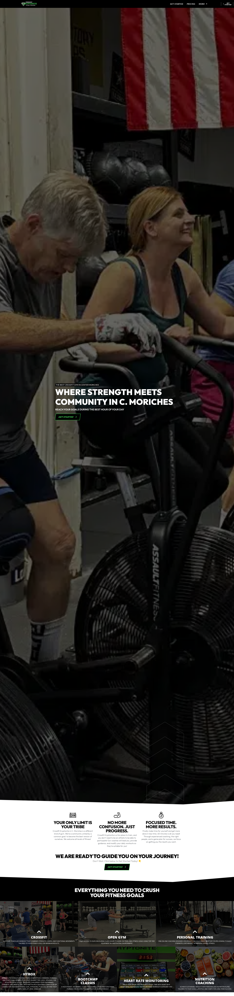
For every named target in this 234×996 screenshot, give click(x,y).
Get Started (176, 4)
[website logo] (29, 4)
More (202, 4)
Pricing (191, 4)
